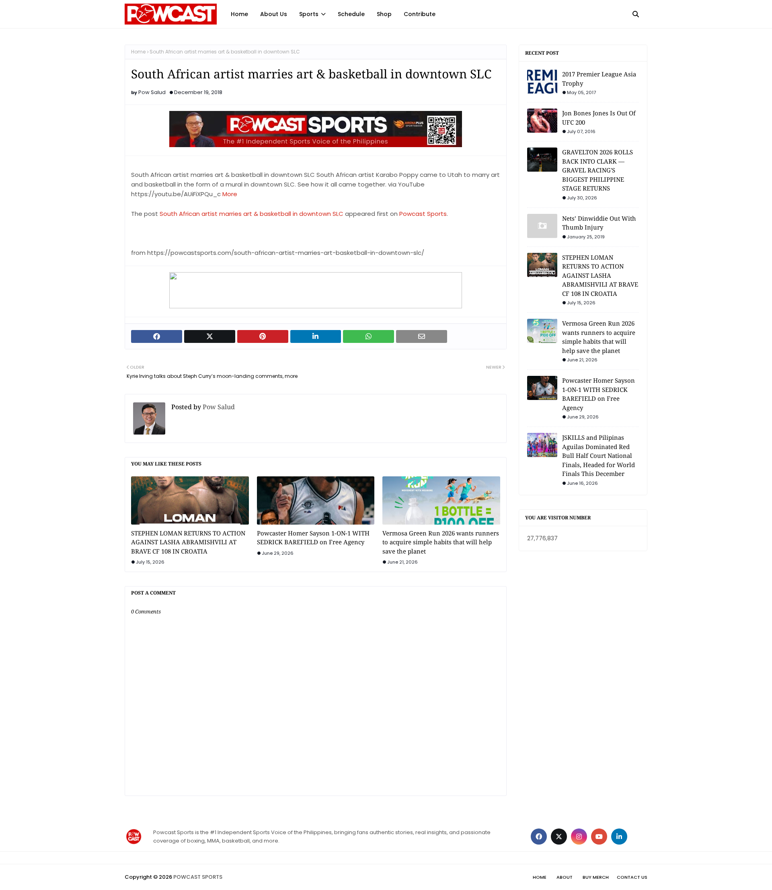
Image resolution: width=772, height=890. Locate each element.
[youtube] (599, 836)
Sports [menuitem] (308, 14)
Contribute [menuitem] (419, 14)
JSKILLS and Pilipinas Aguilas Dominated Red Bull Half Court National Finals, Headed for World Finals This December (598, 455)
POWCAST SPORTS (197, 877)
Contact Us (632, 877)
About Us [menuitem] (273, 14)
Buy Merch (596, 877)
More (229, 194)
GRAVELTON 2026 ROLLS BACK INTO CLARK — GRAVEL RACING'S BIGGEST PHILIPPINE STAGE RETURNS (597, 170)
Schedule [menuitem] (351, 14)
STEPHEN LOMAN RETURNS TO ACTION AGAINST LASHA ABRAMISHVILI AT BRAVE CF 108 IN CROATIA (188, 542)
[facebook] (539, 836)
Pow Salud (152, 92)
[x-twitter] (559, 836)
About (564, 877)
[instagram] (579, 836)
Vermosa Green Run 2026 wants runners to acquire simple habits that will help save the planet (440, 542)
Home (138, 51)
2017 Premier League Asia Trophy (599, 78)
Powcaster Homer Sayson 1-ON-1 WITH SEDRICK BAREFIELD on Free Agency (313, 537)
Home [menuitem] (239, 14)
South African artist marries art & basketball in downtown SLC (251, 213)
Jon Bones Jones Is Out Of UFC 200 (599, 117)
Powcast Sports (423, 213)
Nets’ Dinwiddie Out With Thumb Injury (599, 223)
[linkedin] (619, 836)
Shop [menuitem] (384, 14)
